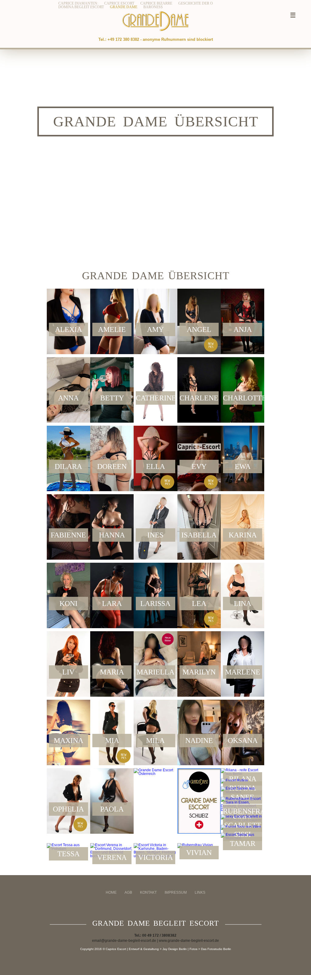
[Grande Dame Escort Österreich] (155, 772)
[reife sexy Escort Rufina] (242, 781)
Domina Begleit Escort (81, 7)
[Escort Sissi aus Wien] (242, 827)
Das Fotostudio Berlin (216, 949)
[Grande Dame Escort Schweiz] (199, 801)
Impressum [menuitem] (176, 892)
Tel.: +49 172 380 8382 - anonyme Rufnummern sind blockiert (155, 39)
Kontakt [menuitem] (148, 892)
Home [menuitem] (111, 892)
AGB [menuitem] (128, 892)
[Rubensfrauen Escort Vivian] (199, 845)
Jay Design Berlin (174, 949)
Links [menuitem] (200, 892)
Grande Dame (123, 7)
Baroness (153, 7)
